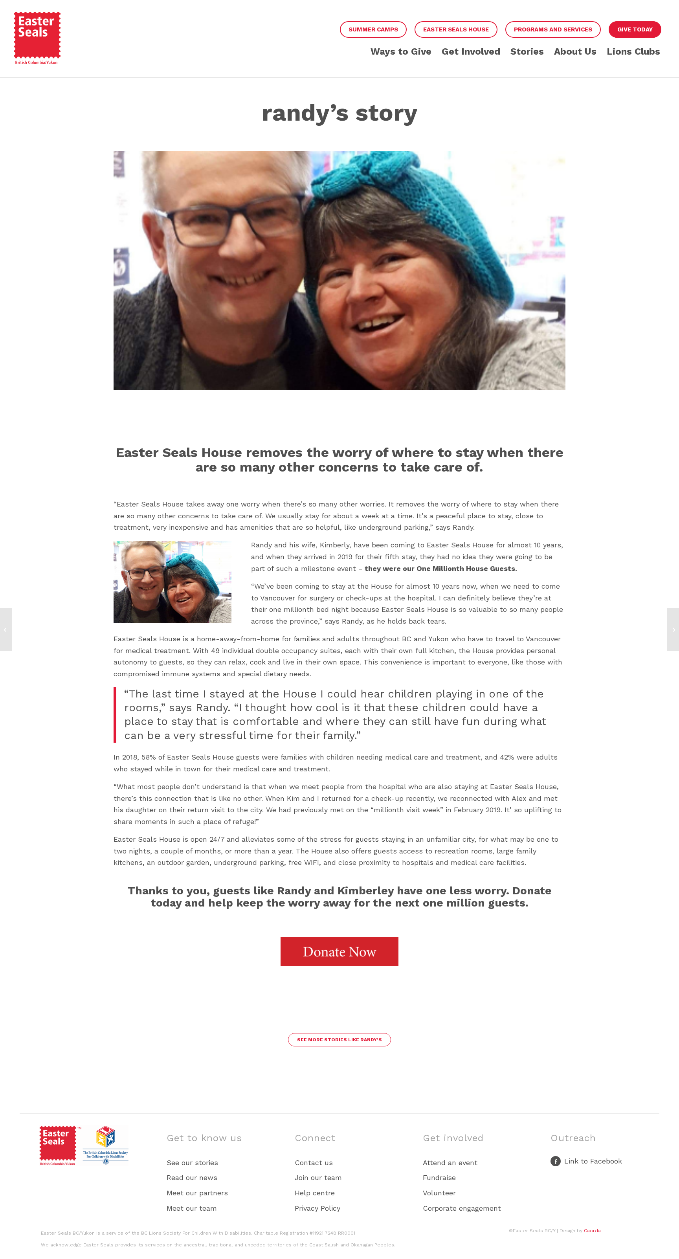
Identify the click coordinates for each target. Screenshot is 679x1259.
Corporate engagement (462, 1208)
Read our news (192, 1177)
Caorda (592, 1230)
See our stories (192, 1162)
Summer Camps (373, 29)
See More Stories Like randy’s (339, 1039)
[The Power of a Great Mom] (673, 629)
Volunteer (439, 1193)
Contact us (314, 1162)
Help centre (315, 1193)
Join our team (318, 1177)
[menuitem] (373, 30)
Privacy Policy (317, 1208)
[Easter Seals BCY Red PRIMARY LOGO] (37, 44)
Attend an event (450, 1162)
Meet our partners (197, 1193)
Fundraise (439, 1177)
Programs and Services (553, 29)
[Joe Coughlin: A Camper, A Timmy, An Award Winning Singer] (6, 629)
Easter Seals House (456, 29)
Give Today (635, 29)
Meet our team (192, 1208)
